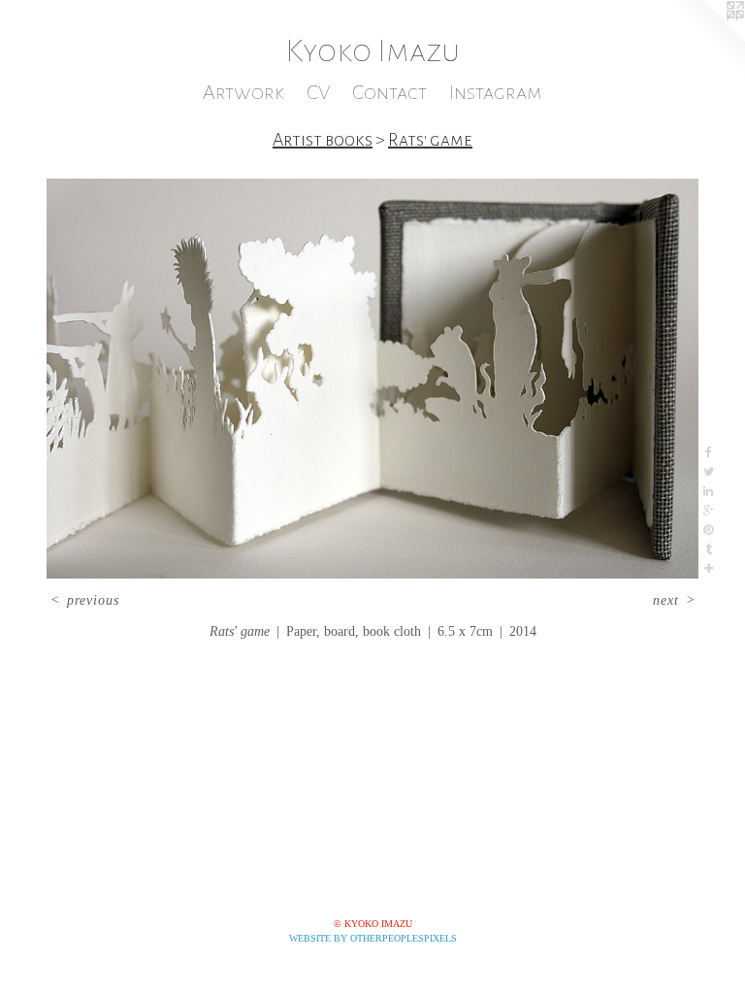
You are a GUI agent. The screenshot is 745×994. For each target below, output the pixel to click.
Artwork (243, 93)
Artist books (322, 139)
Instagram (495, 93)
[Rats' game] (372, 379)
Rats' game (430, 139)
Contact (389, 93)
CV (318, 93)
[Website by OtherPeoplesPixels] (706, 39)
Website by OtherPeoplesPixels (373, 938)
